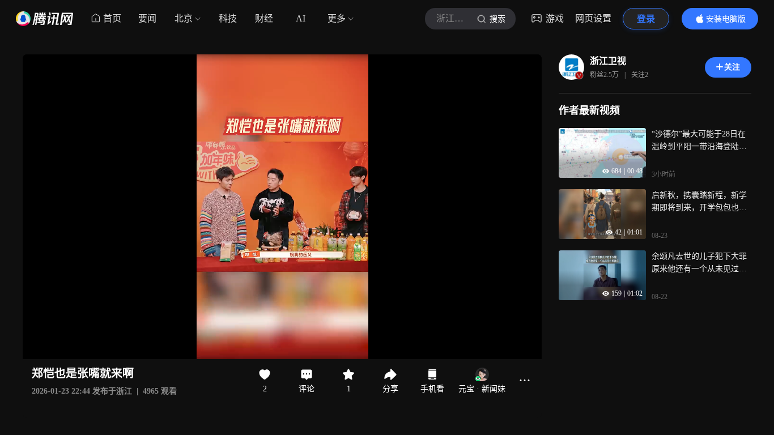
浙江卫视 (608, 61)
